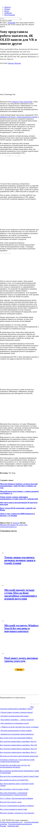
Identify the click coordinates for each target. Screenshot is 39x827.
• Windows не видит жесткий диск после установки (19, 727)
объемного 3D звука (7, 117)
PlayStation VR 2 (14, 525)
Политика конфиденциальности (20, 824)
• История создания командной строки (14, 716)
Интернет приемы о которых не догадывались (17, 813)
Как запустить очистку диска (11, 802)
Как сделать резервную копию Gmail (13, 809)
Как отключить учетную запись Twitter (14, 789)
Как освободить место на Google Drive (14, 780)
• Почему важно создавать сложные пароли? (16, 712)
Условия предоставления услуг (11, 822)
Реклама (3, 826)
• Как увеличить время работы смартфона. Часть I (17, 708)
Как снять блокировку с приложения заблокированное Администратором (13, 794)
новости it (12, 527)
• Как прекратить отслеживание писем (14, 723)
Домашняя (11, 23)
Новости (7, 7)
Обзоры (7, 9)
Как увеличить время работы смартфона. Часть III (18, 745)
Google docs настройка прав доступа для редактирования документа (15, 766)
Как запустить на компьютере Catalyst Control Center (19, 776)
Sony (22, 525)
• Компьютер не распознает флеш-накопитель (17, 734)
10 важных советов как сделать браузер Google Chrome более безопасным (17, 760)
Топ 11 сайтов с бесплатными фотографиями (16, 798)
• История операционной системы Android (16, 730)
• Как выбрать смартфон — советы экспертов (17, 720)
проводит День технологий (22, 102)
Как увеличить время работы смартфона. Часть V (18, 752)
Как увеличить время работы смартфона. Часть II (18, 741)
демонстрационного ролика (27, 117)
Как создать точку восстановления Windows (16, 738)
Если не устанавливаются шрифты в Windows (17, 806)
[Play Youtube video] (19, 166)
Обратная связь (13, 826)
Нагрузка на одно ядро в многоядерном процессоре (19, 756)
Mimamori (3, 525)
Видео (6, 11)
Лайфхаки (8, 13)
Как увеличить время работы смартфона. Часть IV (18, 749)
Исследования (9, 15)
